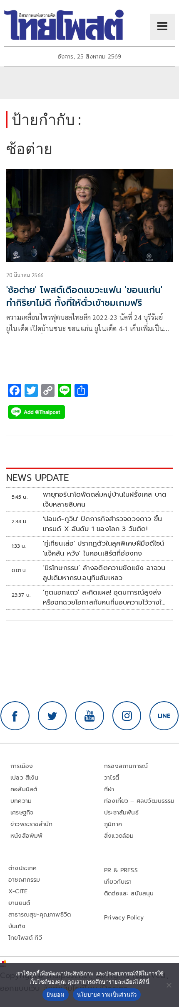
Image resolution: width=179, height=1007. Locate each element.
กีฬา (109, 789)
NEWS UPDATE (37, 478)
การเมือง (21, 766)
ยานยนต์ (19, 903)
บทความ (21, 801)
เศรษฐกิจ (21, 812)
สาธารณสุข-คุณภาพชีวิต (39, 914)
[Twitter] (52, 715)
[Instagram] (127, 715)
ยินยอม (56, 994)
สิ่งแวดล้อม (119, 835)
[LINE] (164, 715)
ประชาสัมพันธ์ (121, 812)
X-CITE (17, 891)
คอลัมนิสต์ (23, 789)
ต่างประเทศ (22, 868)
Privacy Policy (124, 917)
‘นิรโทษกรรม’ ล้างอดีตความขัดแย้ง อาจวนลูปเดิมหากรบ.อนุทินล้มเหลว (104, 573)
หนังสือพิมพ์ (26, 835)
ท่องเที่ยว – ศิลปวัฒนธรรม (139, 801)
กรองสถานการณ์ (126, 766)
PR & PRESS (121, 870)
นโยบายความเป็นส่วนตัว (107, 994)
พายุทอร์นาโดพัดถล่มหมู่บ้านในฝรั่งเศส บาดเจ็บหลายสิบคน (105, 500)
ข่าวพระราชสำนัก (31, 824)
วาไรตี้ (111, 777)
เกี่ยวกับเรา (118, 882)
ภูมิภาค (113, 824)
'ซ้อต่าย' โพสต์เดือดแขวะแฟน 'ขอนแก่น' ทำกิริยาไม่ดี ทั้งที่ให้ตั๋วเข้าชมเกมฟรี (84, 296)
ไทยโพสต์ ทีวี (25, 938)
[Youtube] (89, 715)
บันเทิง (16, 926)
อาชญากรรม (24, 879)
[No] (168, 985)
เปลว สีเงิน (24, 777)
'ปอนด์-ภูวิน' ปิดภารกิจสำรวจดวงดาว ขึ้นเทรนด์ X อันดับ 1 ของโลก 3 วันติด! (102, 524)
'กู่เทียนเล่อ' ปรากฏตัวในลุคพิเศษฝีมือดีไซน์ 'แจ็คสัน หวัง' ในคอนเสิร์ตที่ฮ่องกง (103, 548)
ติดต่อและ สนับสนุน (129, 893)
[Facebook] (15, 715)
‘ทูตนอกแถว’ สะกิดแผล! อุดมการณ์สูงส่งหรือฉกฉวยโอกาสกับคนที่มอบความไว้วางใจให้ (104, 597)
